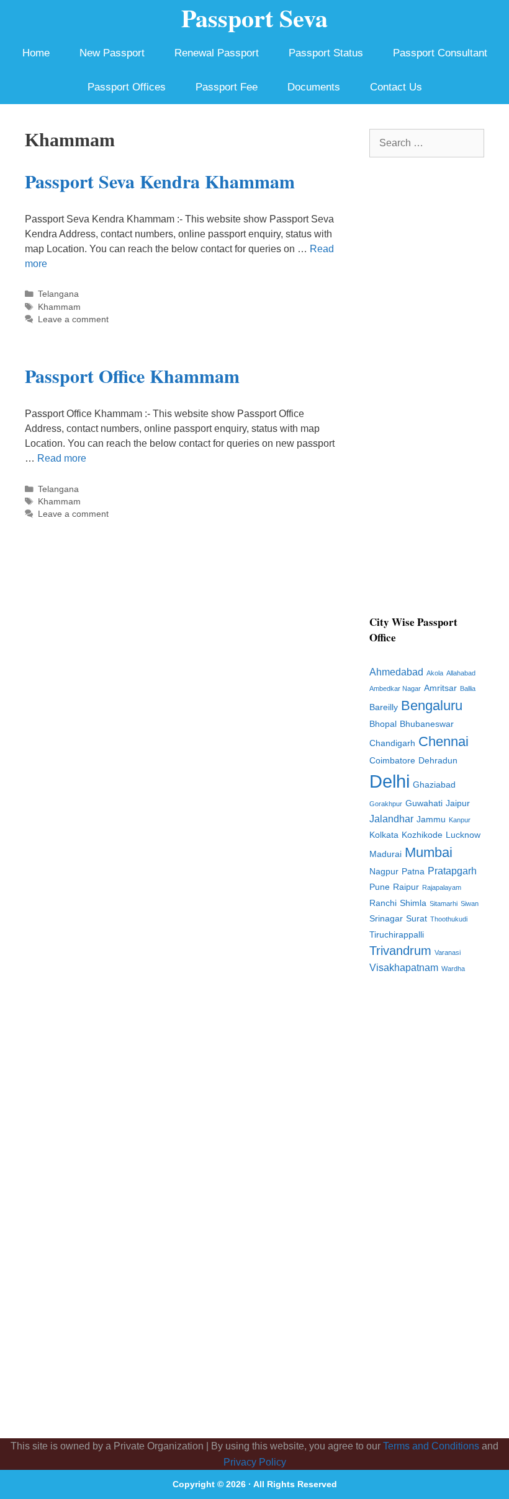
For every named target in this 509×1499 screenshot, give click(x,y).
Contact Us (396, 87)
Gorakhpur (385, 803)
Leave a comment (73, 319)
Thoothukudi (448, 919)
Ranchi (383, 903)
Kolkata (384, 835)
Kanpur (460, 820)
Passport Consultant (440, 53)
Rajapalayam (441, 887)
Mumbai (429, 852)
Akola (434, 673)
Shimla (413, 903)
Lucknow (463, 835)
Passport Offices (127, 87)
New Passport (112, 53)
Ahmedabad (396, 672)
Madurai (385, 854)
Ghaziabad (434, 784)
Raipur (406, 887)
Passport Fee (227, 87)
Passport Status (326, 53)
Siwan (470, 903)
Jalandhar (391, 819)
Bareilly (383, 707)
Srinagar (386, 918)
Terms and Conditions (431, 1446)
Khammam (59, 307)
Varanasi (448, 952)
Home (36, 53)
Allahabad (460, 673)
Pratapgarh (452, 871)
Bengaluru (431, 705)
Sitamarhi (443, 903)
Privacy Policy (254, 1462)
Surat (416, 918)
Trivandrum (400, 950)
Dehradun (437, 760)
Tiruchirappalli (396, 934)
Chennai (443, 741)
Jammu (431, 819)
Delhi (389, 781)
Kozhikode (422, 835)
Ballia (467, 688)
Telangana (58, 294)
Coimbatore (392, 760)
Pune (379, 887)
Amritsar (440, 688)
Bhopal (383, 724)
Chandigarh (392, 743)
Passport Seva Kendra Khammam (160, 181)
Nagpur (384, 871)
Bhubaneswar (427, 724)
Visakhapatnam (403, 967)
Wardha (453, 968)
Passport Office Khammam (132, 375)
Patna (413, 871)
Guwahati (424, 803)
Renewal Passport (216, 53)
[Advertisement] (426, 393)
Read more (61, 458)
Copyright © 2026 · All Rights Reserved (255, 1484)
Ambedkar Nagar (395, 688)
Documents (313, 87)
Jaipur (458, 803)
